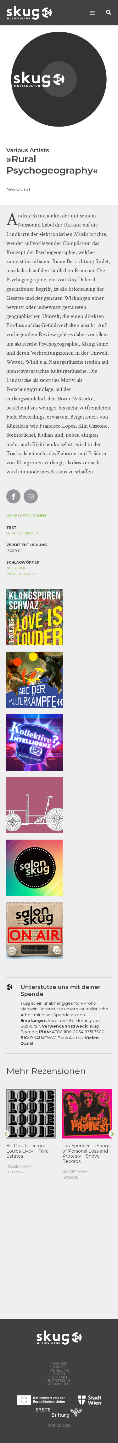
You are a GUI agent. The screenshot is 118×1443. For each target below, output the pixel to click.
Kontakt (59, 1377)
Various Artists (22, 574)
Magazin (59, 1363)
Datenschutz (59, 1384)
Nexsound (16, 568)
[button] (109, 12)
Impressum (59, 1381)
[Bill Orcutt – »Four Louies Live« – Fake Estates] (31, 1113)
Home (11, 515)
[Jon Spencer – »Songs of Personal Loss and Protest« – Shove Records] (87, 1113)
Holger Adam (19, 1166)
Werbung (59, 1370)
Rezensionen (33, 515)
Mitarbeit (59, 1367)
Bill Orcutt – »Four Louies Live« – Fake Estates (27, 1151)
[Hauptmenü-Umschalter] (92, 12)
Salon (59, 1374)
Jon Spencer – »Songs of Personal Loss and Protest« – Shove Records (86, 1153)
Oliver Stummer (22, 533)
